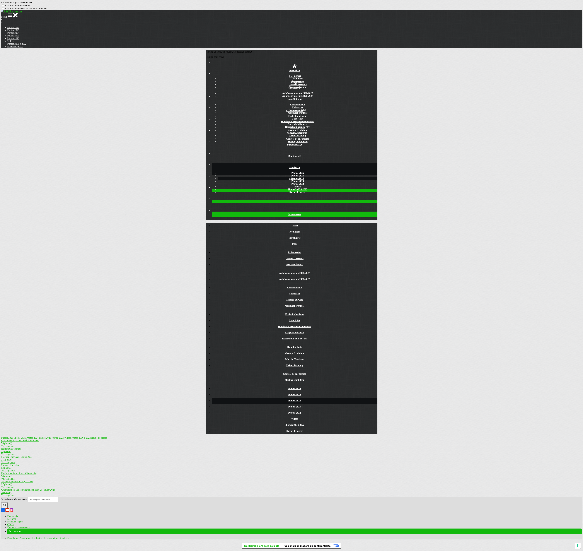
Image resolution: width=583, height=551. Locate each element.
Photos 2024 (13, 33)
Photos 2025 (13, 30)
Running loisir (297, 127)
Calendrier (297, 107)
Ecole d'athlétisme (297, 116)
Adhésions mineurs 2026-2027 (297, 93)
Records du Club (294, 299)
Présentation (297, 81)
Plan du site (12, 516)
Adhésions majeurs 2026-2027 (297, 96)
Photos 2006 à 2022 (16, 44)
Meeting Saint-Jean (298, 141)
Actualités (298, 78)
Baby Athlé (297, 118)
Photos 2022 (13, 38)
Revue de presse (15, 46)
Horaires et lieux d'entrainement (294, 326)
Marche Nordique (294, 359)
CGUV (10, 524)
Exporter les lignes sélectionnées (16, 2)
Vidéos (10, 41)
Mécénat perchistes (297, 112)
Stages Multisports (297, 124)
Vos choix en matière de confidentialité (307, 545)
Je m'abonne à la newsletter (14, 499)
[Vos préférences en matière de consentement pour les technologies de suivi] (578, 546)
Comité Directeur (298, 84)
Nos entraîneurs (294, 264)
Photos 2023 (13, 35)
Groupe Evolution (297, 130)
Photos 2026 (13, 27)
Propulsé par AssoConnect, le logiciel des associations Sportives (37, 538)
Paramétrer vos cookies (18, 527)
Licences (11, 519)
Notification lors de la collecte (261, 545)
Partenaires (294, 237)
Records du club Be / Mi (294, 338)
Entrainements (297, 104)
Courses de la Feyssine (297, 138)
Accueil (294, 225)
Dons (294, 244)
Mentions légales (15, 521)
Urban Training (297, 135)
